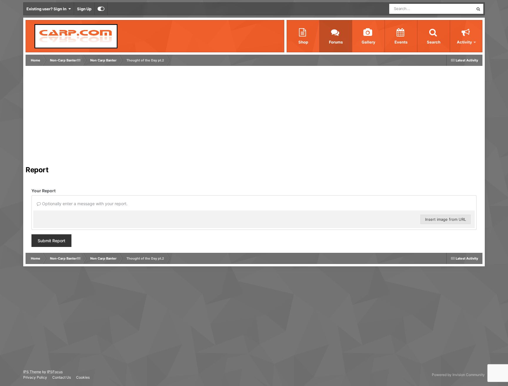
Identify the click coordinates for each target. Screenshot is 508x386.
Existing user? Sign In (47, 8)
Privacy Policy (35, 377)
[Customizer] (101, 9)
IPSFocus (55, 372)
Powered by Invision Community (458, 374)
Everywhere (455, 8)
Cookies (83, 377)
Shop (303, 42)
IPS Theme (32, 372)
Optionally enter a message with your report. (84, 203)
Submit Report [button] (51, 240)
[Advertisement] (134, 117)
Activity (464, 42)
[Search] (478, 9)
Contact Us (61, 377)
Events (401, 42)
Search (433, 42)
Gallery (368, 42)
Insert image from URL (445, 219)
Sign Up (84, 8)
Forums (336, 42)
